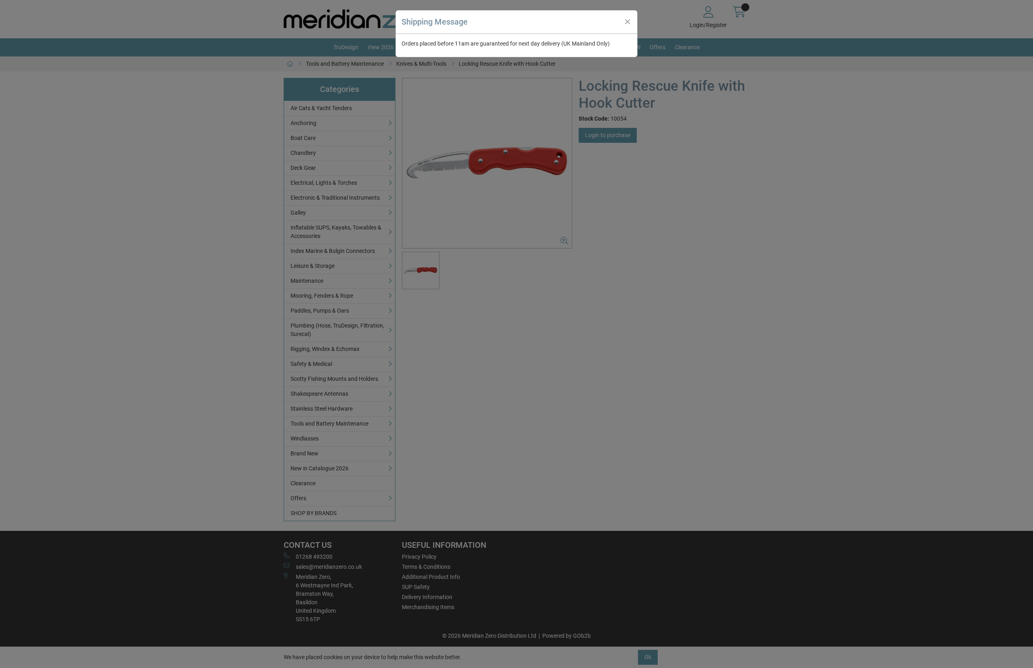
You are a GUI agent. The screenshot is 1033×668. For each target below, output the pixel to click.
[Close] (627, 22)
